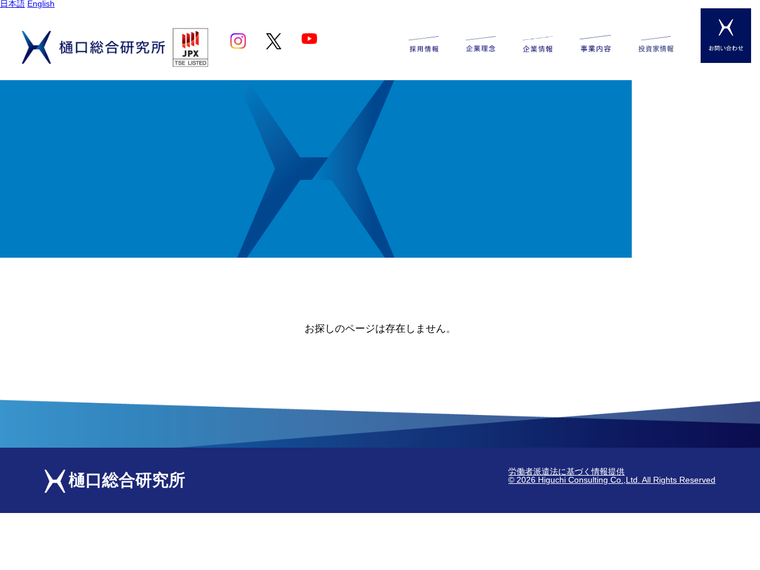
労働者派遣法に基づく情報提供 (566, 471)
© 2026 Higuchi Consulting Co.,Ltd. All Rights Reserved (611, 480)
